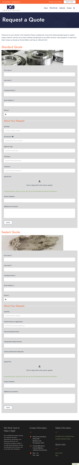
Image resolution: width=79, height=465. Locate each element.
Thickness (7, 156)
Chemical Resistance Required (13, 352)
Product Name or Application (13, 322)
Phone (6, 110)
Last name (8, 80)
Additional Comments (11, 206)
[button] (74, 8)
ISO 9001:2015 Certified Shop (64, 436)
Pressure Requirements (11, 332)
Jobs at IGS (58, 453)
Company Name (10, 90)
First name (8, 70)
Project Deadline (9, 196)
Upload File (7, 176)
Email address (9, 100)
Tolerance (7, 166)
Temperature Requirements (13, 342)
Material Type (8, 146)
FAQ (56, 455)
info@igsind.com (15, 2)
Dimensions (8, 136)
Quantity (6, 126)
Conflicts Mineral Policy (63, 439)
